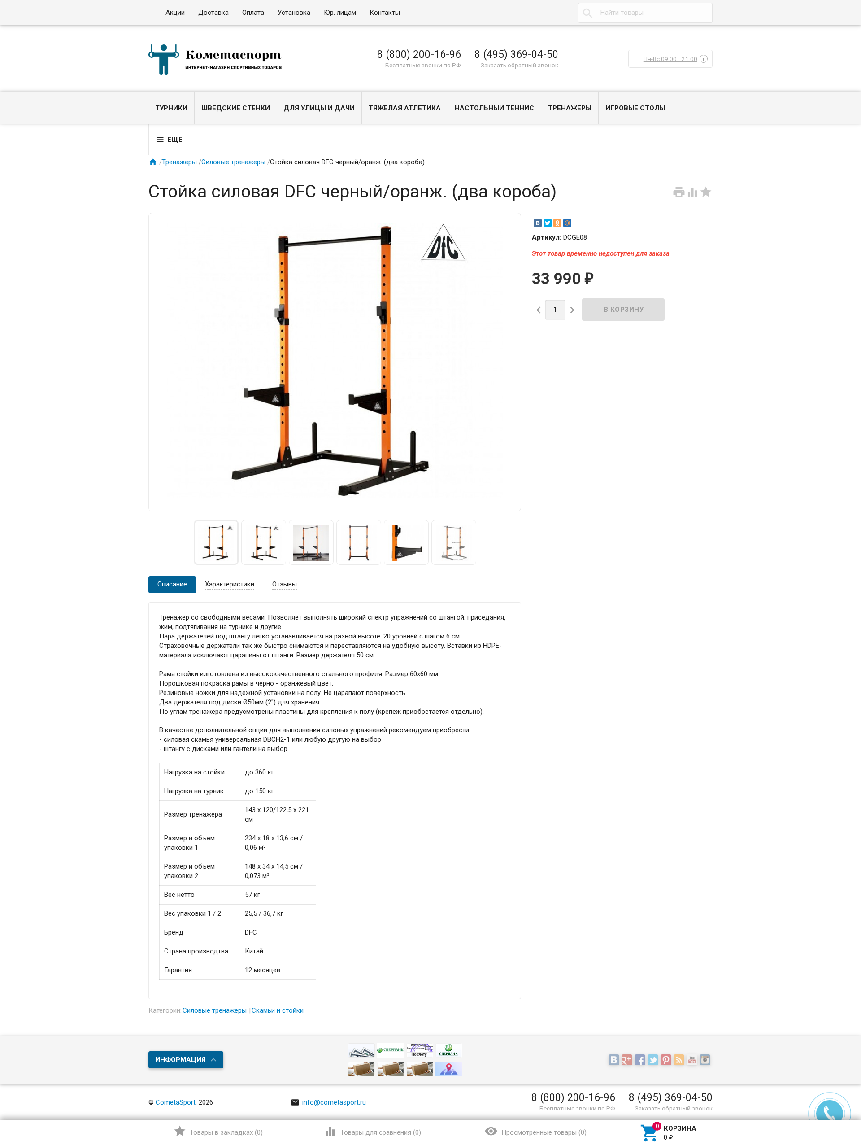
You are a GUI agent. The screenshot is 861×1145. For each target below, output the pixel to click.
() (218, 1131)
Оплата (253, 13)
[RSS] (680, 1061)
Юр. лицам (340, 13)
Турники (171, 108)
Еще (169, 139)
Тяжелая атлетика (405, 108)
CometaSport (176, 1102)
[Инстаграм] (706, 1061)
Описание (172, 584)
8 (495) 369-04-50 (516, 54)
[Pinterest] (667, 1061)
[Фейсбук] (641, 1061)
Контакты (385, 13)
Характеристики (229, 584)
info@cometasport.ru (328, 1102)
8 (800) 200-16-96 (419, 54)
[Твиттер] (654, 1061)
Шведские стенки (235, 108)
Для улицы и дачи (319, 108)
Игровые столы (635, 108)
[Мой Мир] (567, 223)
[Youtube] (693, 1061)
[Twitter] (548, 223)
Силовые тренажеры (233, 162)
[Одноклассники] (557, 223)
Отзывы (284, 584)
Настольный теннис (494, 108)
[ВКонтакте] (538, 223)
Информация (180, 1060)
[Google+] (628, 1061)
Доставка (213, 13)
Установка (294, 13)
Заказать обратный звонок (519, 65)
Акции (175, 13)
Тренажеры (569, 108)
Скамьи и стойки (278, 1010)
